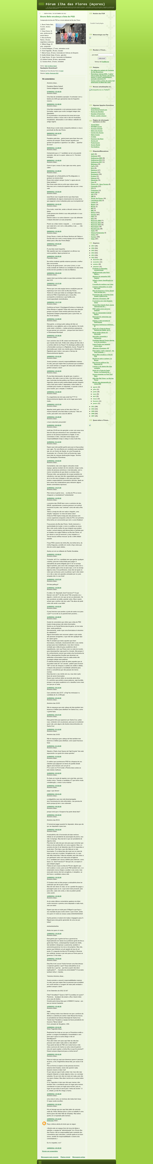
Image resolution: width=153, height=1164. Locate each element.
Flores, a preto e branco (98, 116)
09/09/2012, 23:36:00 (54, 231)
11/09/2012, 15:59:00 (54, 588)
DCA (92, 168)
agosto (95, 387)
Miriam (93, 206)
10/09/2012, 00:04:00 (54, 244)
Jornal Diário (95, 125)
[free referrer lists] (90, 425)
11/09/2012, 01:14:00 (54, 442)
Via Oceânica (95, 147)
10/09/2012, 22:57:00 (54, 404)
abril (94, 396)
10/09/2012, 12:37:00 (54, 283)
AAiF (92, 154)
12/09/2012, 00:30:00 (54, 806)
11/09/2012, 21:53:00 (54, 756)
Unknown (50, 1120)
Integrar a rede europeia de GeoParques (101, 321)
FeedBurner (105, 61)
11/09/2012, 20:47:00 (54, 715)
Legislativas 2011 (96, 200)
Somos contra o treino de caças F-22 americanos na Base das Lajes (103, 81)
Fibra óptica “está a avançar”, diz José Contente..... (103, 351)
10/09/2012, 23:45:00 (54, 417)
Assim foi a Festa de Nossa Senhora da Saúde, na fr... (102, 329)
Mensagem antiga (78, 1157)
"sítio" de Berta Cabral (50, 66)
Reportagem (95, 226)
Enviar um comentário (50, 1151)
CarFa (93, 166)
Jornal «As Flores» (97, 198)
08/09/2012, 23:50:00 (54, 192)
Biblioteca (94, 164)
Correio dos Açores (97, 132)
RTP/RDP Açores (96, 126)
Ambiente (94, 156)
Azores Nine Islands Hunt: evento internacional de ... (103, 305)
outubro (95, 264)
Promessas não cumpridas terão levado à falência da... (103, 295)
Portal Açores (95, 143)
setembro (96, 266)
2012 (93, 257)
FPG (92, 188)
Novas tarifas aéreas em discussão (100, 333)
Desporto (94, 172)
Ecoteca (93, 176)
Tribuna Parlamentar (97, 233)
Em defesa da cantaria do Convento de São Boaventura (102, 71)
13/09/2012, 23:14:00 (54, 1119)
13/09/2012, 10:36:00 (54, 1094)
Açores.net (94, 141)
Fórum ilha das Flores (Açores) (75, 4)
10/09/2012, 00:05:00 (54, 256)
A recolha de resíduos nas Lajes (103, 284)
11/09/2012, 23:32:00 (54, 773)
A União (93, 137)
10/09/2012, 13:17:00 (54, 302)
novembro (96, 262)
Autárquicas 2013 (96, 160)
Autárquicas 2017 (96, 162)
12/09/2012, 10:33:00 (54, 877)
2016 (93, 248)
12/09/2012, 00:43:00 (54, 815)
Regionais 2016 (96, 224)
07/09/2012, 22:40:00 (54, 91)
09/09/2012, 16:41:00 (54, 204)
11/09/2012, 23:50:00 (54, 786)
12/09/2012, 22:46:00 (54, 1006)
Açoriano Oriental (96, 128)
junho (95, 391)
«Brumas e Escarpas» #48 (101, 298)
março (95, 399)
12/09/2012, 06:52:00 (54, 829)
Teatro (93, 230)
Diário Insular (95, 135)
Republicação (95, 229)
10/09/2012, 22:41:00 (54, 356)
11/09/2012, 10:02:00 (54, 461)
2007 (93, 416)
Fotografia (94, 186)
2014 (93, 253)
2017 (93, 246)
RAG (92, 218)
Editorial (93, 178)
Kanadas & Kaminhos (98, 114)
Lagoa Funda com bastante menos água (101, 345)
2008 (93, 413)
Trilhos (93, 235)
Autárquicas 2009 (96, 158)
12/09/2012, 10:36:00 (54, 896)
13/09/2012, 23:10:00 (54, 1104)
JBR (92, 196)
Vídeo (93, 239)
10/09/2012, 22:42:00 (54, 371)
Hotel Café (94, 192)
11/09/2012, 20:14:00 (54, 688)
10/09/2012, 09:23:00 (54, 273)
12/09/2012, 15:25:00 (54, 933)
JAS (92, 194)
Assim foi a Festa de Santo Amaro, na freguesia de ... (102, 371)
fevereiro (96, 401)
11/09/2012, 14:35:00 (54, 498)
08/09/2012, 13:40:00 (54, 160)
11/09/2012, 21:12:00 (54, 729)
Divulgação (94, 174)
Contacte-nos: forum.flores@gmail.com (99, 108)
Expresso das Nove (97, 139)
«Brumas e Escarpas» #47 (101, 348)
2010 (93, 409)
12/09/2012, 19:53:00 (54, 958)
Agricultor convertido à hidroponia (100, 337)
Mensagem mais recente (49, 1157)
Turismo (93, 237)
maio (95, 394)
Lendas (93, 202)
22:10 (61, 71)
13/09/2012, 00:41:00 (54, 1054)
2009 (93, 411)
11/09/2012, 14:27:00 (54, 488)
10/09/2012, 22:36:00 (54, 335)
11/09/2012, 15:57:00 (54, 579)
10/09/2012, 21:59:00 (54, 319)
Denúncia (94, 170)
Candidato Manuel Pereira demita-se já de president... (103, 341)
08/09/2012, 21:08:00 (54, 171)
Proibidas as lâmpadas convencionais (100, 269)
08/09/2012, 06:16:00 (54, 133)
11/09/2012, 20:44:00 (54, 698)
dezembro (96, 259)
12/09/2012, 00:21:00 (54, 794)
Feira (92, 182)
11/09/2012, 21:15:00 (54, 746)
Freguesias (94, 190)
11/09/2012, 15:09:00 (54, 554)
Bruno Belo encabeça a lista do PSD (57, 16)
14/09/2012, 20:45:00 (54, 1148)
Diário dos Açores (97, 131)
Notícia (47, 73)
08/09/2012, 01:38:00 (54, 104)
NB (92, 208)
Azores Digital (95, 145)
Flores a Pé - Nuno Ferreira (99, 184)
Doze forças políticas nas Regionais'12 (101, 363)
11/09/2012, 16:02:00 (54, 606)
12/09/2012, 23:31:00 (54, 1027)
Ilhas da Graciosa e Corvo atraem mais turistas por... (103, 291)
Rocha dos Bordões (97, 112)
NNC (92, 210)
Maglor (93, 204)
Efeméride (94, 180)
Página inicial (65, 1157)
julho (95, 389)
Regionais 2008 (96, 220)
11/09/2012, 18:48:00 (54, 617)
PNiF (92, 216)
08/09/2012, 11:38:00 (54, 148)
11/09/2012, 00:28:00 (54, 425)
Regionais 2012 (54, 73)
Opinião (93, 214)
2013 (93, 255)
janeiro (95, 403)
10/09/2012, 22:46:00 (54, 392)
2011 (93, 406)
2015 (93, 250)
